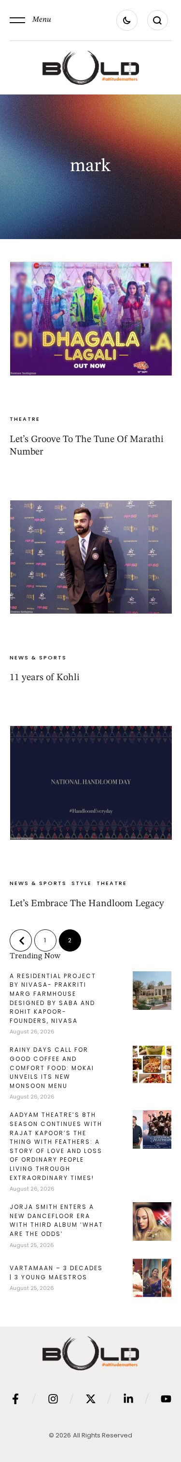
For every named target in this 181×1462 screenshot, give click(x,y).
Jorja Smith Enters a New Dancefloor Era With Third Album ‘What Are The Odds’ (56, 1220)
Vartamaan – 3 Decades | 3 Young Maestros (56, 1272)
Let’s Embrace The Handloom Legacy (87, 904)
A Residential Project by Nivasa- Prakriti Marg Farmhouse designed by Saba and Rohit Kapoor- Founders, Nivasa (53, 998)
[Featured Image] (91, 318)
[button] (30, 20)
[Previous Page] (21, 940)
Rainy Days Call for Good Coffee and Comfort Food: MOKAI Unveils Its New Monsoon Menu (52, 1067)
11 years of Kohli (45, 678)
